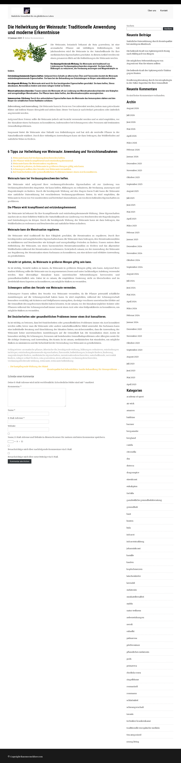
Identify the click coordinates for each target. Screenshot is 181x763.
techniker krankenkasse (139, 721)
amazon (131, 410)
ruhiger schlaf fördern (27, 358)
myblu (130, 603)
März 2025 (132, 225)
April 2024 (132, 301)
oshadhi (130, 631)
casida (130, 445)
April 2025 (131, 218)
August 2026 (133, 108)
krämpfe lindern (94, 352)
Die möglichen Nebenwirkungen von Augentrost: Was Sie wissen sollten (145, 62)
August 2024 (133, 274)
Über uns (152, 10)
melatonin (132, 590)
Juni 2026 (131, 122)
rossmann (132, 693)
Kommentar (14, 386)
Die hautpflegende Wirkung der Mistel (28, 366)
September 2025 (135, 184)
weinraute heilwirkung (62, 361)
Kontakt (164, 10)
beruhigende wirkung (69, 349)
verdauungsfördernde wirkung (23, 361)
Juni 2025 (131, 205)
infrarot (130, 534)
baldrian (131, 417)
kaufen (130, 562)
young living (133, 741)
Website (11, 426)
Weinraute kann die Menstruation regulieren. (35, 163)
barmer (130, 424)
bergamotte (132, 431)
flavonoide (64, 352)
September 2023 (134, 350)
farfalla (130, 493)
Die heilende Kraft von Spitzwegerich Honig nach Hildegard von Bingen (148, 52)
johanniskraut (134, 548)
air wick (130, 403)
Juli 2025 (131, 198)
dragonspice (133, 472)
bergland (131, 438)
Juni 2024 (131, 287)
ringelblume (133, 679)
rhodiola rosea (134, 672)
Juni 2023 (131, 370)
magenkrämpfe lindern (19, 355)
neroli (129, 624)
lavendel (131, 583)
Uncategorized (134, 735)
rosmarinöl (132, 686)
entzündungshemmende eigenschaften (38, 352)
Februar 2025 (133, 232)
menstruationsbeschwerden (75, 355)
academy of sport (135, 396)
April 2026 (132, 136)
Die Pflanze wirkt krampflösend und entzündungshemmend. (43, 160)
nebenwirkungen (135, 617)
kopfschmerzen (134, 569)
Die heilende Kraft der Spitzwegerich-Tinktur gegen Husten (149, 72)
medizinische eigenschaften (46, 355)
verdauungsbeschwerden (84, 358)
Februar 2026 (133, 149)
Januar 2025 (132, 239)
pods (129, 659)
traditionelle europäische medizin (143, 728)
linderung (108, 352)
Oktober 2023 (133, 343)
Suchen (130, 26)
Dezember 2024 (134, 246)
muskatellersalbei (135, 597)
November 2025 (134, 170)
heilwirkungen (77, 352)
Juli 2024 (131, 281)
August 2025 (133, 191)
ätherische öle (50, 349)
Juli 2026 (131, 115)
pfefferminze (133, 645)
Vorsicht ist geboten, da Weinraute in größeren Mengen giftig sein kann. (48, 166)
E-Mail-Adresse (16, 418)
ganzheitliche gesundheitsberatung (144, 500)
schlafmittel (132, 700)
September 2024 (135, 267)
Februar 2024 (133, 315)
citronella (131, 452)
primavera (132, 666)
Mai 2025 (131, 212)
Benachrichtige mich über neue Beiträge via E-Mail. (33, 457)
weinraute (45, 361)
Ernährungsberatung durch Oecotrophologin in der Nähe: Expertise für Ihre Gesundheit (149, 81)
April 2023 (131, 384)
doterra (130, 465)
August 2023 (133, 357)
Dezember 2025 (134, 163)
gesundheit (132, 507)
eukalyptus (132, 486)
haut (129, 514)
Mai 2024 (131, 294)
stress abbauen (63, 358)
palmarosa (132, 638)
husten (130, 521)
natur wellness (134, 610)
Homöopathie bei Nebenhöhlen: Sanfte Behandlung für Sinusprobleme (83, 369)
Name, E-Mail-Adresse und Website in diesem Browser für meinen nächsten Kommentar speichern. (56, 437)
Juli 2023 (130, 363)
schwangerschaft (135, 707)
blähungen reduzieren (92, 349)
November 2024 (134, 253)
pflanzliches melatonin (138, 652)
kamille (130, 555)
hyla (129, 528)
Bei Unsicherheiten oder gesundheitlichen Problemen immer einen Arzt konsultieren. (55, 172)
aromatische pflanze (32, 349)
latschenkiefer (134, 576)
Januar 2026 (132, 156)
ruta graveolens (47, 358)
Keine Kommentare (34, 38)
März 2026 (132, 143)
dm (128, 458)
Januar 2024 (132, 322)
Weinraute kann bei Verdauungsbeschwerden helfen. (39, 158)
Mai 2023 (131, 377)
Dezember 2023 (134, 329)
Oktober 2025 (133, 177)
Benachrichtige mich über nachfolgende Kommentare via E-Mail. (40, 449)
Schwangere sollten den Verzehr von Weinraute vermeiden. (42, 169)
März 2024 (132, 308)
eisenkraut (132, 479)
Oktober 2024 (133, 260)
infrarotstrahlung (135, 541)
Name (11, 410)
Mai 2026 (131, 129)
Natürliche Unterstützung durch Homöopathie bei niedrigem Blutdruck (149, 42)
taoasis (130, 714)
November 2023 (134, 336)
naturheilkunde (97, 355)
